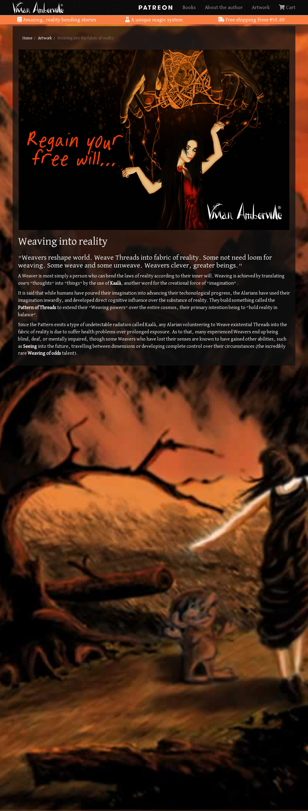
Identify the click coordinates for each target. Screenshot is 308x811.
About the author (224, 7)
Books (189, 7)
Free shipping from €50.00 (254, 20)
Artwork (261, 7)
